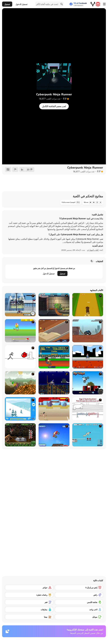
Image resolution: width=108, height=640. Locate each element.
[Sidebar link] (104, 4)
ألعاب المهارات (93, 250)
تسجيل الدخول (21, 4)
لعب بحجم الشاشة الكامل (54, 106)
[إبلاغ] (15, 169)
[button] (97, 245)
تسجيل (7, 4)
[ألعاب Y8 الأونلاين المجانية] (95, 4)
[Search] (61, 4)
